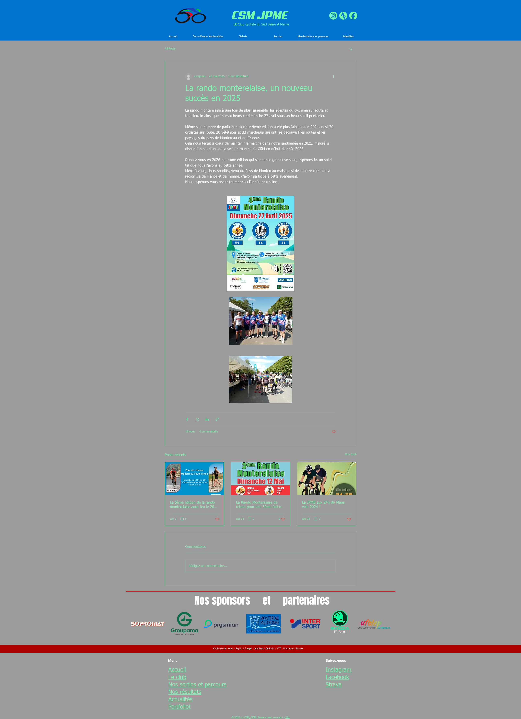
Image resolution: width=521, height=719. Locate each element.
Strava (334, 685)
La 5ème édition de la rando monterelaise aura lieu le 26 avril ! (192, 505)
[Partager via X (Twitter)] (197, 419)
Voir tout (350, 454)
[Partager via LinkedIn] (207, 419)
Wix (288, 717)
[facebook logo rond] (353, 16)
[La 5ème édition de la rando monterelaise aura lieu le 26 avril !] (194, 478)
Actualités (180, 700)
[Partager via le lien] (217, 419)
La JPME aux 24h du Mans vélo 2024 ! (323, 505)
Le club (177, 677)
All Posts (170, 48)
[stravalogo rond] (343, 16)
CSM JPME (260, 15)
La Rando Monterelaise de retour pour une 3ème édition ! (259, 505)
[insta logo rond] (333, 16)
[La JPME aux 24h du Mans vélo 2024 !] (326, 478)
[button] (278, 37)
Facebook (337, 677)
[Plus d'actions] (333, 76)
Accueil (177, 670)
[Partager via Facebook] (187, 419)
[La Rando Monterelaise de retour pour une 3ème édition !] (260, 478)
